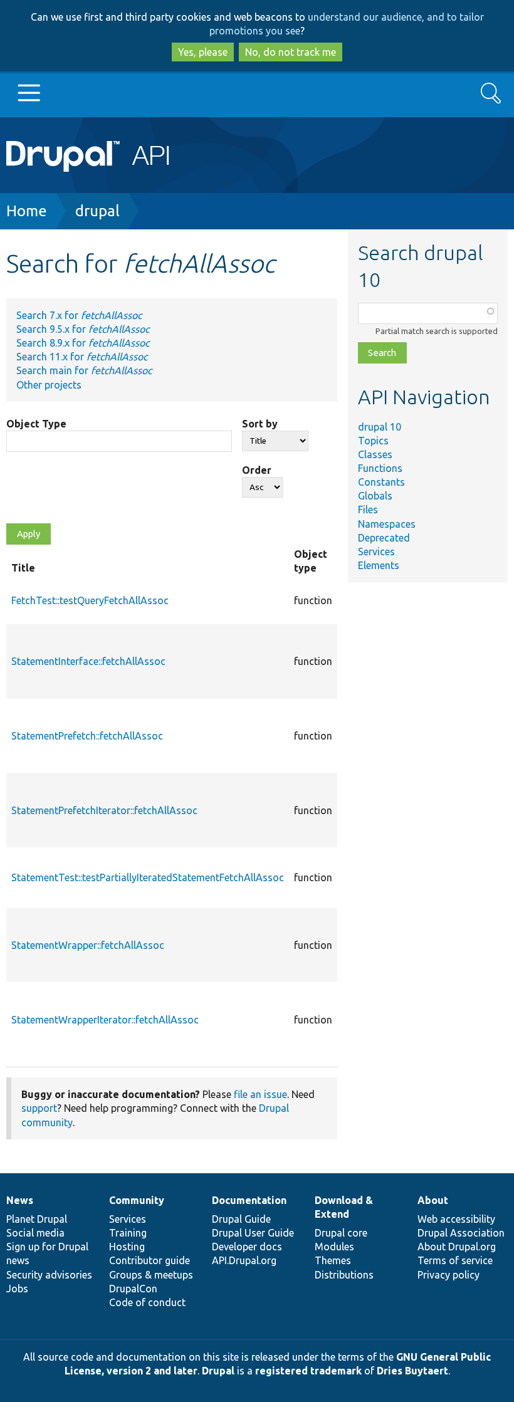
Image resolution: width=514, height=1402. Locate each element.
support (39, 1108)
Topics (373, 440)
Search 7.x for (79, 315)
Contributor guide (149, 1260)
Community (136, 1200)
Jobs (17, 1288)
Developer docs (247, 1246)
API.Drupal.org (244, 1260)
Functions (380, 468)
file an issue (260, 1094)
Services (376, 551)
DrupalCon (133, 1288)
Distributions (344, 1274)
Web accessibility (456, 1219)
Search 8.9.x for (82, 342)
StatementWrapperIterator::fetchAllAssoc (105, 1019)
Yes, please (203, 52)
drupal (97, 210)
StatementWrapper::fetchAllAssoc (87, 945)
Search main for (84, 370)
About (432, 1200)
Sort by (260, 423)
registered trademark (308, 1370)
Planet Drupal (36, 1219)
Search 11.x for (81, 356)
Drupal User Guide (253, 1232)
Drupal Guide (241, 1219)
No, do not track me (290, 52)
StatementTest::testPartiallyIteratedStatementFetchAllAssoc (147, 877)
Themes (333, 1260)
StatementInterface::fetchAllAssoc (88, 661)
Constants (381, 482)
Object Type (36, 423)
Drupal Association (461, 1232)
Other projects (48, 384)
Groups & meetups (151, 1274)
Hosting (127, 1246)
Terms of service (455, 1260)
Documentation (249, 1200)
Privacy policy (448, 1274)
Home (26, 210)
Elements (378, 565)
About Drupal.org (456, 1246)
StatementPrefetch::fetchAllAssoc (87, 735)
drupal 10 (379, 426)
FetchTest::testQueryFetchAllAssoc (90, 600)
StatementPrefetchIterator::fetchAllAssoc (104, 810)
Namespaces (387, 524)
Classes (375, 454)
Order (256, 470)
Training (128, 1232)
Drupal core (341, 1232)
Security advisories (49, 1274)
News (19, 1200)
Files (368, 509)
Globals (375, 495)
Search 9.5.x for (82, 329)
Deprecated (384, 537)
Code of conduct (147, 1302)
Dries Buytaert (412, 1370)
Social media (35, 1232)
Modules (334, 1246)
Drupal (218, 1370)
